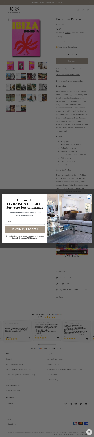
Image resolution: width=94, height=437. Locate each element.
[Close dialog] (89, 197)
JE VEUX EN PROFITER (24, 229)
